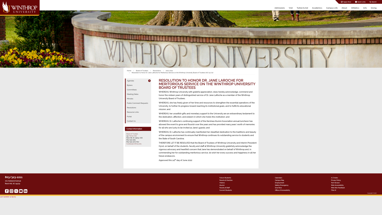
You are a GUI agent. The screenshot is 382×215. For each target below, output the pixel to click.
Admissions (280, 8)
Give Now (278, 188)
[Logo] (20, 8)
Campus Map (279, 180)
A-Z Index (334, 178)
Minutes (130, 99)
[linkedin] (26, 191)
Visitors (222, 183)
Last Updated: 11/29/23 (8, 197)
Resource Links (133, 112)
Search (374, 2)
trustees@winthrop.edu (133, 144)
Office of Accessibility (282, 190)
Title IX (333, 190)
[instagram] (12, 191)
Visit (291, 8)
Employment (279, 183)
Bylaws (130, 85)
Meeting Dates (132, 94)
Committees (132, 90)
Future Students (225, 178)
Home (129, 71)
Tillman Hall (133, 136)
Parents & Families (225, 180)
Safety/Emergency (281, 185)
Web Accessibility (337, 185)
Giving (374, 8)
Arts (365, 8)
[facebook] (7, 191)
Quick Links (361, 2)
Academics (317, 8)
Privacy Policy (336, 180)
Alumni (222, 185)
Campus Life (332, 8)
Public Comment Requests (137, 103)
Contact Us (131, 121)
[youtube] (21, 191)
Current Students (225, 190)
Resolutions (157, 71)
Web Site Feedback (338, 188)
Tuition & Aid (302, 8)
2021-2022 (169, 71)
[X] (16, 191)
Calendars (278, 178)
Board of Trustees (142, 71)
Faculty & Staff (224, 188)
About (344, 8)
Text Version (335, 183)
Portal (129, 117)
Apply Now (347, 2)
